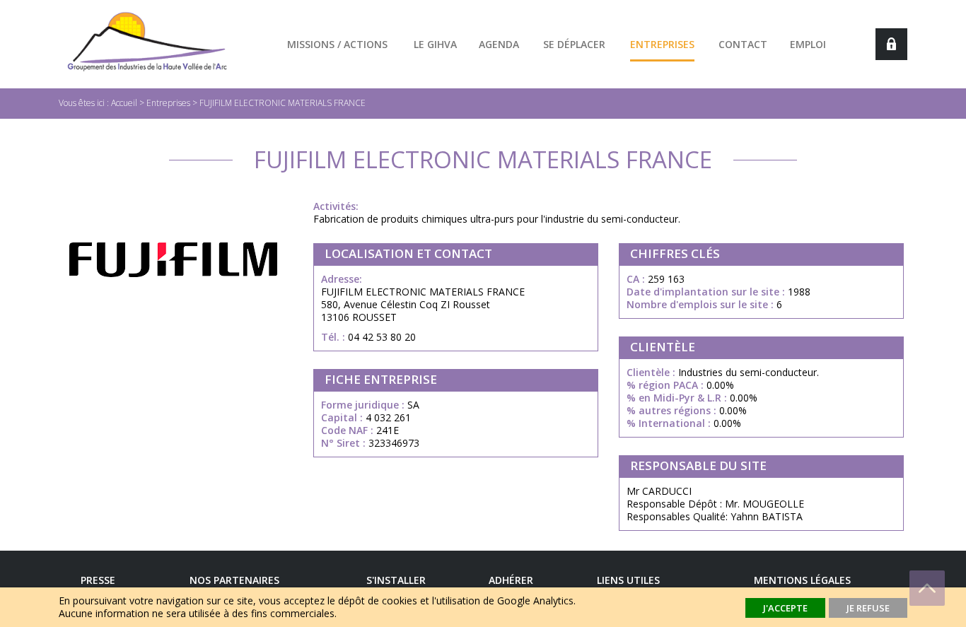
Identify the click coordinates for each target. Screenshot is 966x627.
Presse (98, 580)
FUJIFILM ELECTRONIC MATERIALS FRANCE (282, 103)
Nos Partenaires (234, 580)
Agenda (499, 44)
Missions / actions (337, 44)
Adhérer (511, 580)
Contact (742, 44)
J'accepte (785, 608)
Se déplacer (574, 44)
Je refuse (868, 608)
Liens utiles (628, 580)
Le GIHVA (435, 44)
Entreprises (662, 44)
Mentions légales (802, 580)
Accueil (124, 103)
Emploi (808, 44)
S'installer (396, 580)
